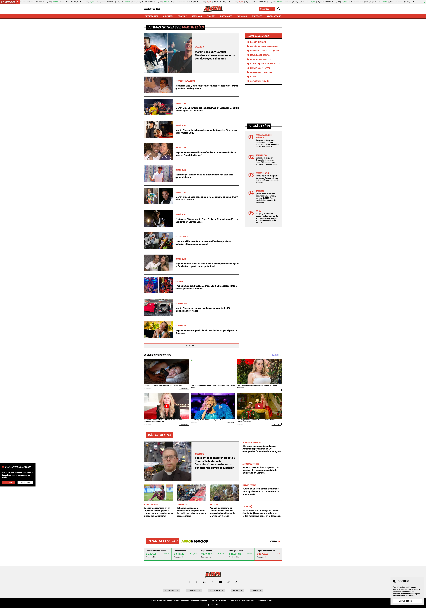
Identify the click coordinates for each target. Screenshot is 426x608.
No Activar (25, 482)
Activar (8, 482)
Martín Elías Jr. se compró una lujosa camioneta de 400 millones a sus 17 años (203, 309)
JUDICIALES (168, 16)
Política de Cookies (406, 596)
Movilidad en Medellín (260, 59)
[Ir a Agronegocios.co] (194, 541)
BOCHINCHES (226, 16)
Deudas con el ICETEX (260, 68)
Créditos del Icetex (270, 64)
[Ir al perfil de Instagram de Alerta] (212, 582)
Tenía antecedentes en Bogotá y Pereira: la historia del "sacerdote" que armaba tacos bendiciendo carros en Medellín (215, 462)
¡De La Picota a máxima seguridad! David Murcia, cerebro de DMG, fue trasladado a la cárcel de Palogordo (266, 198)
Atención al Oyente (219, 601)
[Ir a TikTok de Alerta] (228, 582)
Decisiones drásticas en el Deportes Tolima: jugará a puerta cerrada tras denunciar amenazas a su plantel (158, 512)
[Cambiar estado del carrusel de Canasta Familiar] (18, 2)
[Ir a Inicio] (212, 9)
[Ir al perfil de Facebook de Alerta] (189, 582)
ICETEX (253, 64)
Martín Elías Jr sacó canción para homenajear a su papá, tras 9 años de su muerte (207, 198)
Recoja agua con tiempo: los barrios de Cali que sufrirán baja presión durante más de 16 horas (267, 179)
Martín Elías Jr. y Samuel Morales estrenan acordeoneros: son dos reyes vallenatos (215, 55)
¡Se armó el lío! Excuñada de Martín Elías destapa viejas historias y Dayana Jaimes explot (203, 242)
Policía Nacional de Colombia (264, 46)
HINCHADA (197, 16)
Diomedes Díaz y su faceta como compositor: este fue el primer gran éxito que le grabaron (207, 87)
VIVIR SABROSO (274, 16)
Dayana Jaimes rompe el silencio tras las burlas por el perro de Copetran (206, 331)
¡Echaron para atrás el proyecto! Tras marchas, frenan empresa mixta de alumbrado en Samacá (261, 470)
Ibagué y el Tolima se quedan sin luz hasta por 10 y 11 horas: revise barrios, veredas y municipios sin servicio (267, 218)
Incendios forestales (260, 51)
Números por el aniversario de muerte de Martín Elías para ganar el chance (204, 176)
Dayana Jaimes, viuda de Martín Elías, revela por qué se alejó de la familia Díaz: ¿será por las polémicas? (207, 265)
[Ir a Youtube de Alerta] (220, 582)
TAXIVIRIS (182, 16)
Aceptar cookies (405, 601)
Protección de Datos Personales (242, 601)
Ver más (273, 541)
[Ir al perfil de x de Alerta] (196, 582)
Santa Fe (254, 77)
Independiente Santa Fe (261, 72)
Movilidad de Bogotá (260, 55)
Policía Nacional (258, 42)
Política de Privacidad (199, 601)
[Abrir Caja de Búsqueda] (278, 9)
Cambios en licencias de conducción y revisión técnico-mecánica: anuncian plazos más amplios (267, 143)
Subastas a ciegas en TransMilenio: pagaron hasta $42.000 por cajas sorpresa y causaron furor (266, 161)
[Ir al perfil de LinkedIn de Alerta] (204, 582)
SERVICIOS (242, 16)
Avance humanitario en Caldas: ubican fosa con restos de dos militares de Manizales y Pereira (222, 512)
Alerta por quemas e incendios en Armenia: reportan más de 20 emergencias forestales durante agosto (262, 449)
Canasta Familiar (8, 2)
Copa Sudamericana (259, 81)
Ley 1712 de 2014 (213, 605)
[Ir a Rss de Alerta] (236, 582)
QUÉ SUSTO (257, 16)
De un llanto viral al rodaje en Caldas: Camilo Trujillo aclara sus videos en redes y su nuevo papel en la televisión (262, 513)
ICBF (278, 51)
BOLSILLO (211, 16)
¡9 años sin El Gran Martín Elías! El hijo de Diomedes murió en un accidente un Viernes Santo (207, 220)
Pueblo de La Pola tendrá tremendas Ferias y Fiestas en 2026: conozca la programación (261, 491)
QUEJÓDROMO (151, 16)
